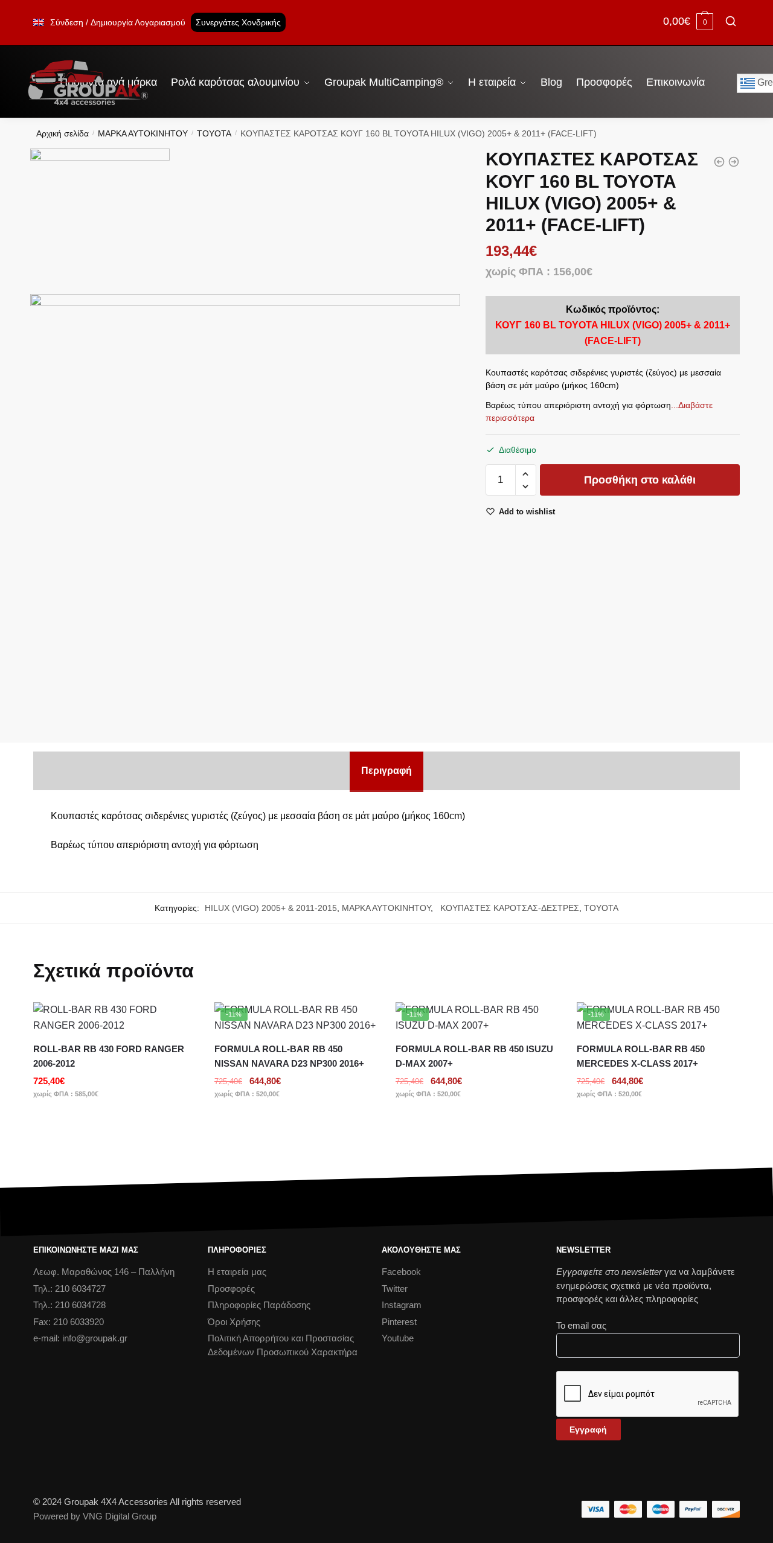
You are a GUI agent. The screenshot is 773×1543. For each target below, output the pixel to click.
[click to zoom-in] (245, 509)
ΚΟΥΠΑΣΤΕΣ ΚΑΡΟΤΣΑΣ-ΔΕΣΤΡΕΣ (507, 908)
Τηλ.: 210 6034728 (69, 1305)
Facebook (401, 1272)
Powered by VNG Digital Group (94, 1516)
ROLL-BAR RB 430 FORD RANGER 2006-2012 (108, 1056)
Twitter (395, 1288)
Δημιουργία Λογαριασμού (138, 22)
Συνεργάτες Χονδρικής (238, 22)
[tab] (386, 771)
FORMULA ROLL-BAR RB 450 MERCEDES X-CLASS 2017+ (641, 1056)
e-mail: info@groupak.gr (80, 1338)
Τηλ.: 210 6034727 (69, 1288)
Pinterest (399, 1322)
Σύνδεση (66, 22)
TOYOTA (214, 133)
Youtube (398, 1338)
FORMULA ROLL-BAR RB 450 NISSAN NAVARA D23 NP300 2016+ (289, 1056)
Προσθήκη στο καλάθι (640, 480)
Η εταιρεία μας (237, 1272)
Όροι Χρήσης (234, 1322)
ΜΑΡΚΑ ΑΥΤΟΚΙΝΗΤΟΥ (143, 133)
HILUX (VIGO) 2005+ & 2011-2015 (271, 908)
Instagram (402, 1305)
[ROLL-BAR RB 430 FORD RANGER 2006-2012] (114, 1017)
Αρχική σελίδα (62, 133)
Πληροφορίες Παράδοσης (259, 1305)
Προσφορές (231, 1288)
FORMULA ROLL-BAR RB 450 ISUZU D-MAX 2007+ (474, 1056)
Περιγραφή (386, 770)
